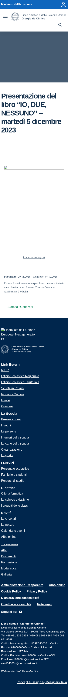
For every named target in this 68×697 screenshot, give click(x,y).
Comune (7, 406)
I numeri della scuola (15, 437)
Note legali (44, 604)
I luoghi (6, 425)
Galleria (6, 574)
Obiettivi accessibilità (16, 604)
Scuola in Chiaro (12, 388)
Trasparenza (9, 544)
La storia (7, 455)
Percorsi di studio (12, 480)
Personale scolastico (15, 468)
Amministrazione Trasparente (22, 585)
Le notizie (7, 524)
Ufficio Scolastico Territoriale (20, 382)
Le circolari (8, 518)
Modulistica (8, 568)
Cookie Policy (11, 591)
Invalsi (5, 400)
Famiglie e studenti (14, 474)
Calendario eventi (13, 530)
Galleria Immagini (34, 257)
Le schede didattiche (15, 499)
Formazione (9, 562)
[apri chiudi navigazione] (5, 17)
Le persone (8, 431)
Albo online (8, 536)
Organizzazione (11, 449)
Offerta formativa (12, 493)
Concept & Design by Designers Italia (42, 682)
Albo (4, 550)
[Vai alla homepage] (15, 16)
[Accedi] (63, 4)
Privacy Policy (37, 591)
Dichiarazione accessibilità (20, 597)
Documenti (8, 556)
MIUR (5, 370)
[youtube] (20, 612)
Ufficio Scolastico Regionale (20, 376)
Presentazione (11, 419)
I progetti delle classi (15, 505)
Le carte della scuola (15, 443)
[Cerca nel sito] (60, 25)
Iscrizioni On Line (12, 394)
